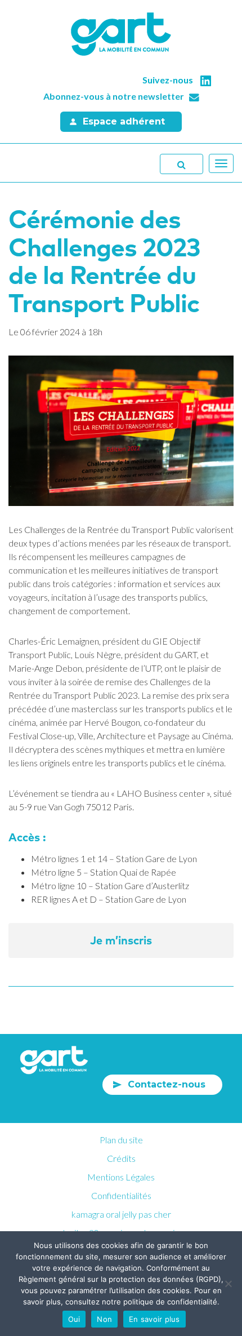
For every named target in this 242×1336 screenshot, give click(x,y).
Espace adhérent (124, 121)
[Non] (228, 1283)
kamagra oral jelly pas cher (121, 1214)
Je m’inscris (121, 940)
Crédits (121, 1158)
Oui (74, 1319)
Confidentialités (121, 1195)
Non (104, 1319)
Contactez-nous (166, 1084)
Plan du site (121, 1139)
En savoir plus (154, 1319)
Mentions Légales (121, 1176)
